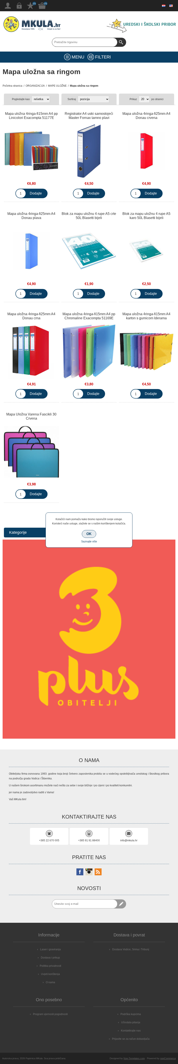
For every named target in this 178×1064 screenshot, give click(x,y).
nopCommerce (168, 1058)
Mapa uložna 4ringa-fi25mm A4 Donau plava (31, 216)
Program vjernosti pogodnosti (50, 1014)
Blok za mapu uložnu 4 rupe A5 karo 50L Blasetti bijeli (146, 216)
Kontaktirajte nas (131, 1030)
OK (89, 534)
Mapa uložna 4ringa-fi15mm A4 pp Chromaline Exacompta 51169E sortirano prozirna (89, 318)
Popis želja (30, 5)
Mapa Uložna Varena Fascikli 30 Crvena (31, 416)
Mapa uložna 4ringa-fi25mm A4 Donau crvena (146, 116)
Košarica (42, 5)
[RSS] (98, 871)
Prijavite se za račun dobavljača (131, 1038)
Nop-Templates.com (134, 1058)
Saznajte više (89, 541)
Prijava (19, 5)
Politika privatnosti (50, 965)
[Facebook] (79, 871)
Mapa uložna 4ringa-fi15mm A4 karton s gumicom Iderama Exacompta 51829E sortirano (146, 318)
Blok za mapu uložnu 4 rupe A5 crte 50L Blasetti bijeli (89, 216)
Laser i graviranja (50, 949)
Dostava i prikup (50, 957)
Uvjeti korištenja (50, 974)
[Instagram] (89, 871)
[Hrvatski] (163, 5)
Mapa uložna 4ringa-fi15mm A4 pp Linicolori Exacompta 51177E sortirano (31, 118)
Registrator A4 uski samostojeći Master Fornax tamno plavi (89, 116)
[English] (171, 5)
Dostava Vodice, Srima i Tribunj (130, 949)
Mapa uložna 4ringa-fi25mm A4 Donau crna (31, 316)
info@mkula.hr (128, 840)
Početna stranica (12, 85)
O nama (50, 982)
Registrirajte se (7, 5)
